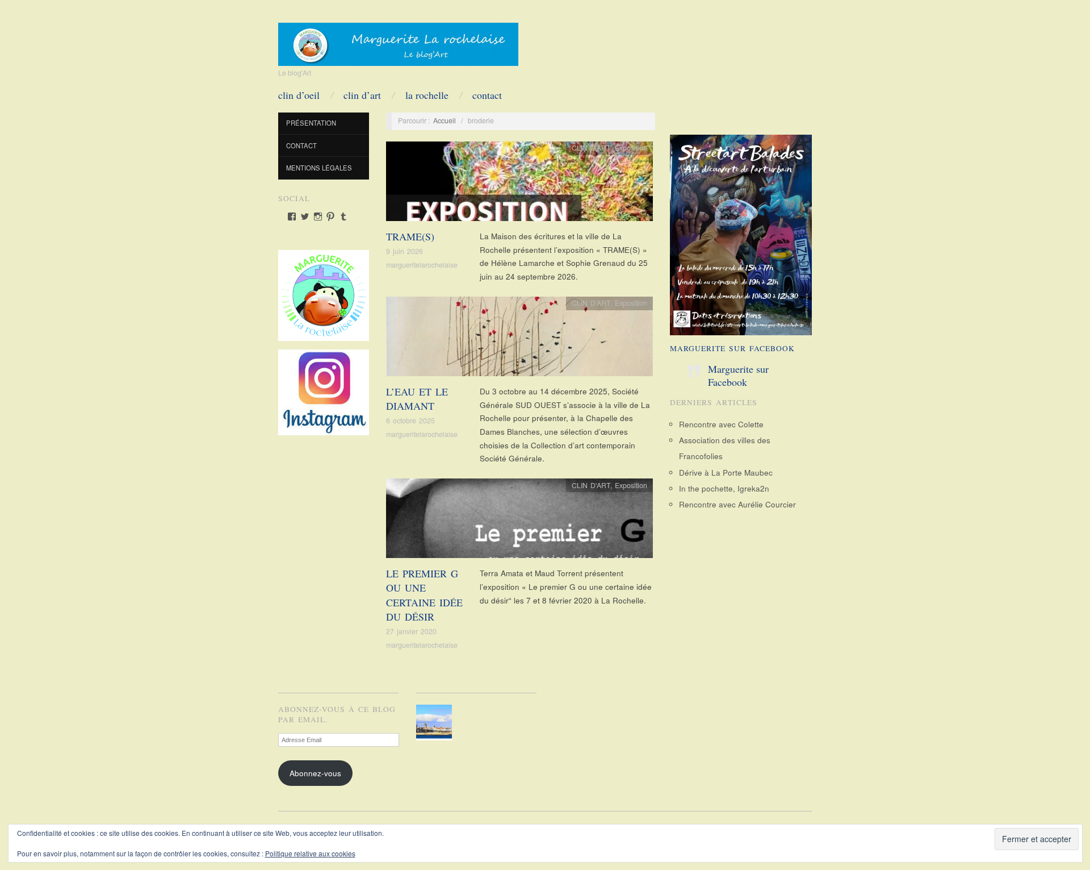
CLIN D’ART (362, 95)
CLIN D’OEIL (299, 95)
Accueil (444, 120)
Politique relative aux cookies (310, 853)
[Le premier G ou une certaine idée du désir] (519, 521)
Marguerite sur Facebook (732, 348)
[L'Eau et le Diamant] (519, 339)
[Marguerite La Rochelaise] (398, 40)
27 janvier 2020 (411, 631)
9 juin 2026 (404, 251)
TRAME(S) (410, 236)
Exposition (631, 148)
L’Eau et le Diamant (417, 399)
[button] (436, 722)
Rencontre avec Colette (721, 424)
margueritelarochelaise (422, 265)
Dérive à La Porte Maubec (726, 472)
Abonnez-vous (315, 773)
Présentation (311, 122)
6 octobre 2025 (410, 420)
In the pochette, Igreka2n (724, 488)
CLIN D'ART (591, 148)
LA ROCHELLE (426, 95)
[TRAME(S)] (519, 184)
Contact (487, 95)
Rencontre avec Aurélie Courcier (737, 504)
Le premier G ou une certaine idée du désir (424, 595)
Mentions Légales (319, 167)
